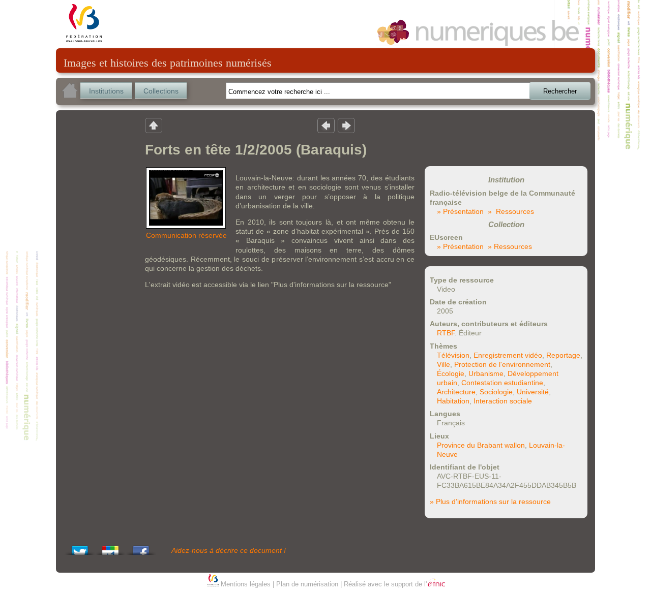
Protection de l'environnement (502, 364)
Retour (153, 125)
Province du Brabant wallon (481, 445)
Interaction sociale (503, 401)
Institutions (106, 91)
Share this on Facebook (141, 547)
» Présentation (460, 211)
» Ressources (511, 211)
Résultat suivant (346, 125)
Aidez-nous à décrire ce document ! (228, 550)
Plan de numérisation (307, 584)
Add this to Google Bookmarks (110, 547)
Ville (443, 364)
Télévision (453, 355)
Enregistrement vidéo (508, 355)
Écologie (450, 373)
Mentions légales (246, 584)
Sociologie (496, 392)
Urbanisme (486, 373)
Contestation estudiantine (502, 383)
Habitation (453, 401)
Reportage (563, 355)
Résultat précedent (326, 125)
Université (533, 392)
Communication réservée (186, 235)
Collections (161, 91)
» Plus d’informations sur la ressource (490, 501)
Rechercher (560, 91)
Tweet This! (80, 547)
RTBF (446, 333)
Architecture (456, 392)
